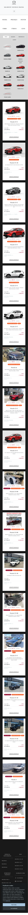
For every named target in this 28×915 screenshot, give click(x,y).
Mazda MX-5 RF (6, 882)
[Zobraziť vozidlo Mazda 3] (14, 767)
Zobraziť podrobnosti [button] (14, 136)
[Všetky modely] (7, 46)
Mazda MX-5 (5, 879)
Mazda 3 (14, 779)
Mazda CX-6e (19, 868)
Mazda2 (4, 860)
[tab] (4, 19)
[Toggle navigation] (14, 11)
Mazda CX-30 (14, 163)
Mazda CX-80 (14, 491)
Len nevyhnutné (14, 908)
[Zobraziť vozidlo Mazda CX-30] (14, 560)
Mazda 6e (14, 367)
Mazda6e (4, 867)
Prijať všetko (14, 904)
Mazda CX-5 (14, 122)
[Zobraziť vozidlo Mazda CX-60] (14, 726)
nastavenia (7, 900)
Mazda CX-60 (14, 738)
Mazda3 (4, 863)
